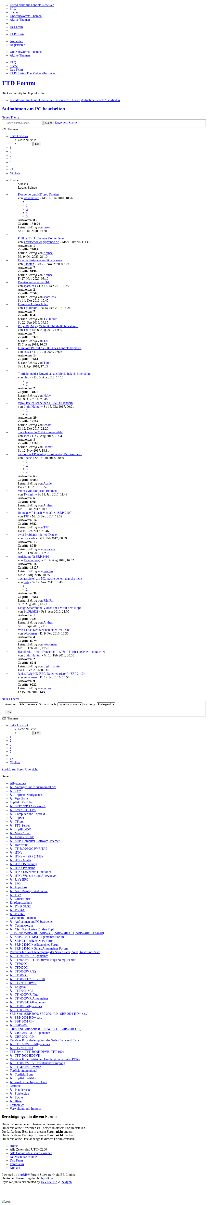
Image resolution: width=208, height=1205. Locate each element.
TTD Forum (19, 83)
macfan (48, 571)
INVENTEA (49, 1182)
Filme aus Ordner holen (33, 304)
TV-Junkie (30, 308)
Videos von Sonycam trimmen (37, 490)
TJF (26, 329)
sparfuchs (30, 286)
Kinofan (29, 264)
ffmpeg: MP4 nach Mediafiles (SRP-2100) (45, 512)
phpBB (22, 1174)
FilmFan (48, 600)
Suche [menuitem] (14, 66)
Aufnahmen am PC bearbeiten (33, 108)
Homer (47, 447)
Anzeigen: (12, 704)
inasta (27, 351)
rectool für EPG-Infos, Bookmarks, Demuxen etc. (50, 454)
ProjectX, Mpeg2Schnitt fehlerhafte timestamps (48, 326)
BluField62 (31, 611)
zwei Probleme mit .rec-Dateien (38, 534)
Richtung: (90, 704)
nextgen (67, 1182)
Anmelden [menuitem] (16, 41)
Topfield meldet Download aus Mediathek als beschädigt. (54, 373)
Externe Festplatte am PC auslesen (40, 260)
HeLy (27, 377)
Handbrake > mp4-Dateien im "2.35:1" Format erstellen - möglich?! (61, 651)
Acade (27, 458)
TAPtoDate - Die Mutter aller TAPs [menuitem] (32, 73)
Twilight (29, 494)
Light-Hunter (32, 406)
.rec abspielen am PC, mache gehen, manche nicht (50, 578)
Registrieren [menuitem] (17, 45)
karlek (47, 688)
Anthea (48, 253)
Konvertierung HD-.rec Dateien (38, 194)
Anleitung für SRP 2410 (33, 556)
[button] (19, 136)
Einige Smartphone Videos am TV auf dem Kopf (49, 608)
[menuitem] (32, 5)
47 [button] (11, 169)
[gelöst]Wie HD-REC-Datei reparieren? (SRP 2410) (51, 673)
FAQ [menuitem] (13, 62)
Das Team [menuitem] (16, 69)
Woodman (30, 633)
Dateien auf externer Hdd (34, 282)
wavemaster (31, 198)
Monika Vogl (32, 560)
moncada (29, 538)
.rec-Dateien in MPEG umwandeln (40, 432)
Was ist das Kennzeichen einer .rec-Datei (44, 629)
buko (46, 227)
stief (26, 436)
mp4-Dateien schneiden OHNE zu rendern (45, 403)
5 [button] (10, 162)
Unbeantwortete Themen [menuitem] (26, 51)
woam (47, 425)
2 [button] (10, 151)
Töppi (47, 362)
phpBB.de (46, 1178)
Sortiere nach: (48, 704)
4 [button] (10, 158)
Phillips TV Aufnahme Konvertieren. (41, 238)
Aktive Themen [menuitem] (20, 55)
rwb (26, 582)
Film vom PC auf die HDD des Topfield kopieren (49, 348)
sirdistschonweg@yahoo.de (41, 242)
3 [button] (10, 155)
